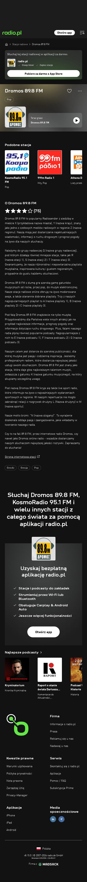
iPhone (10, 815)
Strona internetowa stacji (20, 456)
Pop (9, 99)
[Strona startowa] (6, 44)
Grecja (24, 468)
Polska (46, 848)
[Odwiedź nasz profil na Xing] (61, 819)
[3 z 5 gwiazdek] (19, 211)
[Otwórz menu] (82, 32)
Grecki (10, 468)
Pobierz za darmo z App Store (44, 73)
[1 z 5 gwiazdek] (7, 211)
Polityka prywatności (19, 773)
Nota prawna (14, 781)
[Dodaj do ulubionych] (69, 91)
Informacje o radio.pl (63, 724)
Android (11, 830)
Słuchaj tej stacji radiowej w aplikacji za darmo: (37, 54)
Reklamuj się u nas (61, 738)
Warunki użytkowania (19, 766)
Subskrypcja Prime (61, 788)
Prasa (53, 731)
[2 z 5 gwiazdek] (13, 211)
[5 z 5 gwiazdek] (30, 211)
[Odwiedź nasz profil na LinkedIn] (53, 819)
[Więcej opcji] (79, 91)
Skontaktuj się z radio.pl (65, 766)
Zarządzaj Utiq (15, 788)
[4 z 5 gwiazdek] (24, 211)
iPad (9, 822)
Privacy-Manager (17, 795)
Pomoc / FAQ (58, 781)
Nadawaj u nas (59, 746)
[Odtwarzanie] (76, 120)
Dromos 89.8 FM (40, 123)
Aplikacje (55, 773)
